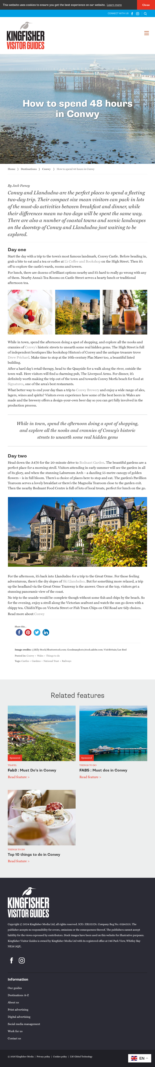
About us (13, 1002)
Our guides (15, 988)
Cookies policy (60, 1056)
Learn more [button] (114, 5)
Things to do (53, 655)
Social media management (24, 1024)
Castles (25, 661)
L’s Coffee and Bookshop (82, 261)
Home (11, 169)
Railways (66, 661)
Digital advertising (19, 1017)
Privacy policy (43, 1056)
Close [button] (146, 4)
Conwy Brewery (87, 389)
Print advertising (18, 1009)
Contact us (14, 1038)
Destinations (29, 169)
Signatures (15, 383)
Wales (40, 655)
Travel (12, 765)
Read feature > (18, 776)
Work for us (15, 1031)
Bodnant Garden (91, 462)
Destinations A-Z (18, 995)
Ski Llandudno (74, 581)
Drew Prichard (18, 357)
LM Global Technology (81, 1056)
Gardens (36, 661)
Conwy (46, 169)
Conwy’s (31, 346)
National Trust (51, 661)
